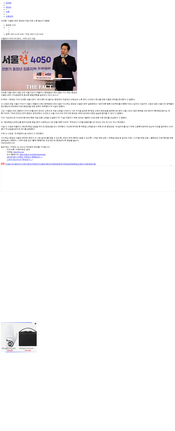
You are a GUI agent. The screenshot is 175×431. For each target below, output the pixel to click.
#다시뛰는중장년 (26, 164)
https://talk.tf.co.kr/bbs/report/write (32, 154)
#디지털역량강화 (89, 164)
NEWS (8, 7)
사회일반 (9, 16)
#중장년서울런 (39, 164)
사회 (8, 12)
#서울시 (8, 164)
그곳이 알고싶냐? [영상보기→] (20, 159)
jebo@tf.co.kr (18, 152)
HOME (8, 3)
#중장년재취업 (51, 164)
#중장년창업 (63, 164)
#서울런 (15, 164)
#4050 (70, 164)
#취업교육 (77, 164)
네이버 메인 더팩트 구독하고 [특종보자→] (24, 157)
